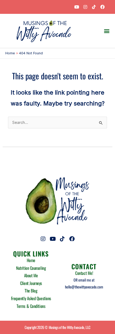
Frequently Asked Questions (31, 298)
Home (31, 260)
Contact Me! (84, 273)
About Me (31, 275)
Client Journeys (31, 283)
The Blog (31, 290)
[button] (106, 30)
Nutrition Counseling (31, 268)
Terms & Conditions (31, 306)
